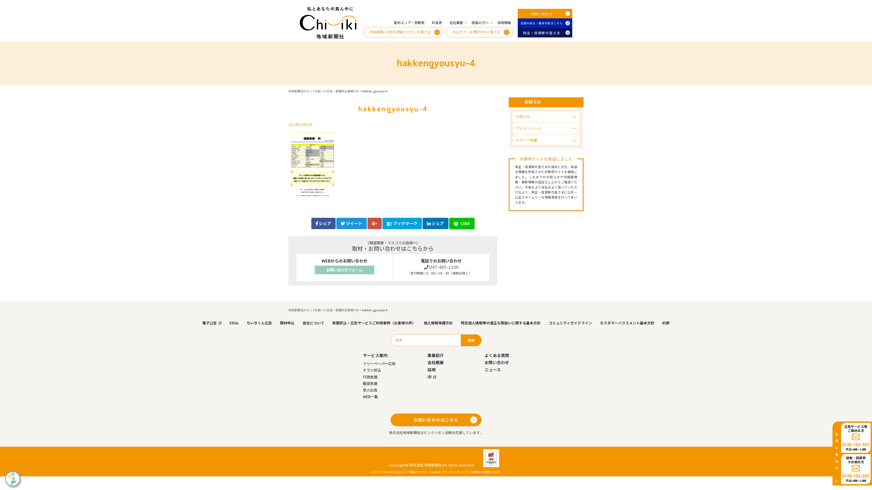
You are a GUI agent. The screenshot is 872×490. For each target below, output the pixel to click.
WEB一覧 (370, 396)
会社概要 (435, 362)
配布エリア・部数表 (409, 22)
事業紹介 (435, 355)
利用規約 (476, 472)
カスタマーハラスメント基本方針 (627, 323)
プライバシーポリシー (454, 472)
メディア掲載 (526, 140)
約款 (666, 323)
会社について (313, 323)
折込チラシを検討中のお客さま (476, 31)
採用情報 (504, 22)
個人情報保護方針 (438, 323)
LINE (465, 223)
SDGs (234, 323)
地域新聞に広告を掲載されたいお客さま (400, 31)
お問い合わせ (541, 13)
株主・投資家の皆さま (541, 32)
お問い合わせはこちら (436, 420)
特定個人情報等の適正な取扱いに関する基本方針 (501, 323)
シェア (324, 223)
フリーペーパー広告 (379, 363)
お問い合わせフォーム (344, 270)
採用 (431, 369)
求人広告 (370, 390)
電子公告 (209, 323)
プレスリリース (528, 128)
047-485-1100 (444, 267)
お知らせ (523, 116)
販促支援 (370, 383)
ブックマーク (405, 223)
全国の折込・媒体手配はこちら (542, 23)
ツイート (353, 223)
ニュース (493, 369)
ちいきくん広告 (259, 323)
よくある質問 (497, 355)
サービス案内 (375, 355)
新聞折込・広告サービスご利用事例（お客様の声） (374, 323)
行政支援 (370, 377)
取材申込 (287, 323)
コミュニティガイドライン (570, 323)
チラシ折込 (372, 370)
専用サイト (546, 182)
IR (429, 377)
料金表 (437, 22)
